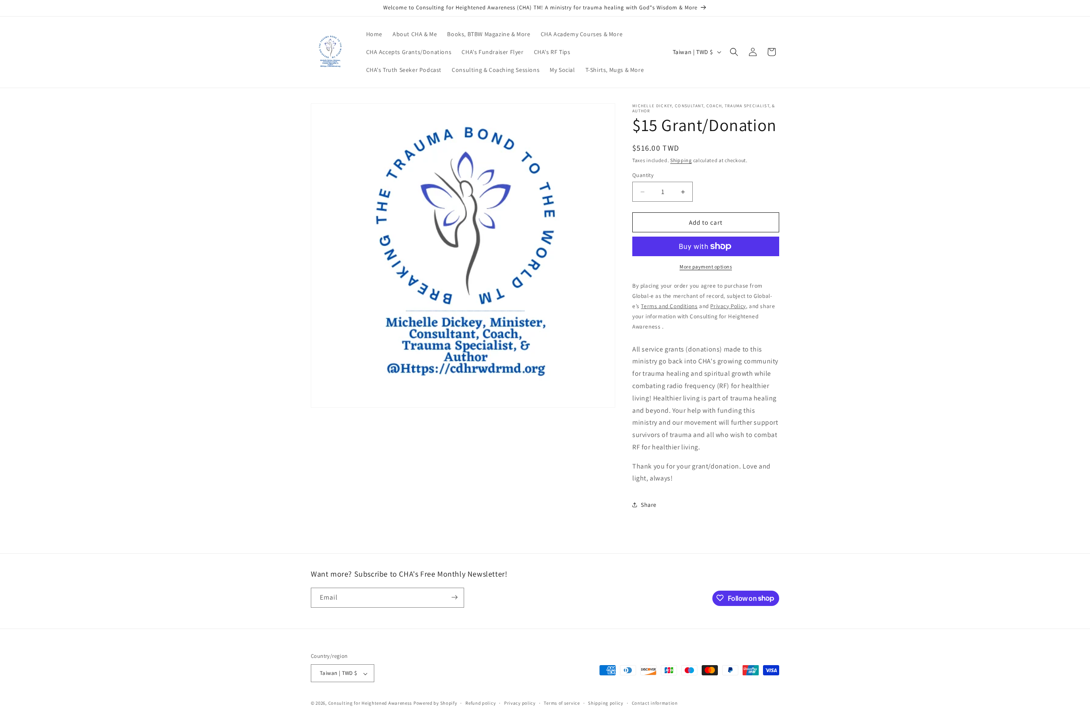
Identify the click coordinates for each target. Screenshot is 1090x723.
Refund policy (480, 703)
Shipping (681, 160)
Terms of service (561, 703)
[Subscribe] (454, 597)
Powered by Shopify (435, 703)
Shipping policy (605, 703)
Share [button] (649, 505)
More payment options (706, 266)
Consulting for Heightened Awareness (370, 703)
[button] (734, 52)
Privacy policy (520, 703)
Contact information (655, 703)
